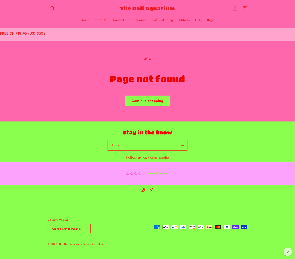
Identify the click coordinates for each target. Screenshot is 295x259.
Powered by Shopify (95, 244)
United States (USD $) (67, 229)
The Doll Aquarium (70, 244)
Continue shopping (147, 100)
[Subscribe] (182, 145)
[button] (52, 8)
